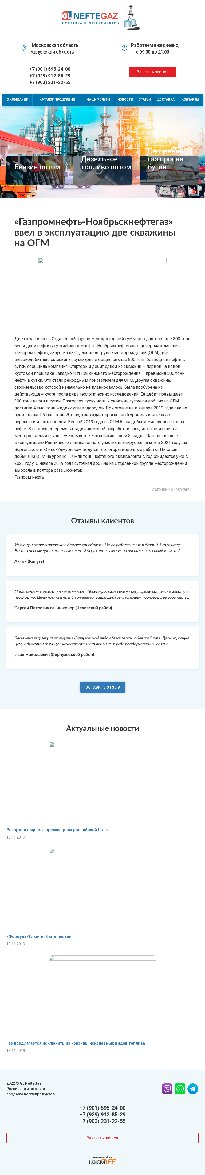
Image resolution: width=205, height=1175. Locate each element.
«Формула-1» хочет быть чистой (39, 936)
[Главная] (90, 17)
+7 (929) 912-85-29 (49, 75)
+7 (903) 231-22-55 (49, 82)
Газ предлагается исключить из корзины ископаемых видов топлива (75, 1043)
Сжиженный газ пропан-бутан (168, 159)
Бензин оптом (37, 167)
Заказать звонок (152, 72)
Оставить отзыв (102, 687)
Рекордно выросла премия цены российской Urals (57, 829)
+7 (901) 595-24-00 (49, 69)
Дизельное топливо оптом (106, 163)
